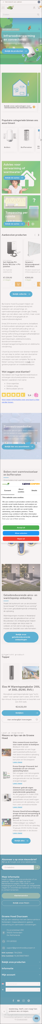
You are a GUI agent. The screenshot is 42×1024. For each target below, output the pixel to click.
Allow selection (21, 533)
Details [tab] (34, 490)
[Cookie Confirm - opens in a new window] (31, 484)
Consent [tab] (7, 490)
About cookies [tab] (21, 490)
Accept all (21, 528)
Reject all (21, 539)
